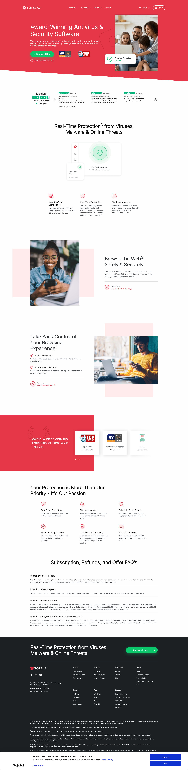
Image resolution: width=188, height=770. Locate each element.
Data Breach (77, 704)
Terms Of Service (142, 675)
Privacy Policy (141, 678)
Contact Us (119, 701)
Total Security (78, 678)
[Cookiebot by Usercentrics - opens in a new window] (18, 765)
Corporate (119, 667)
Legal (138, 667)
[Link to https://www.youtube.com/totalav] (40, 675)
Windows (97, 694)
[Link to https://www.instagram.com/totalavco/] (36, 675)
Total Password (99, 675)
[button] (159, 7)
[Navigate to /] (32, 8)
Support (108, 8)
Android (97, 704)
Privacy (97, 667)
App (95, 690)
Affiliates (118, 675)
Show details (38, 766)
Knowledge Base (121, 694)
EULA (138, 671)
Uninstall (118, 707)
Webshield (76, 697)
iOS (95, 701)
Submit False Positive (122, 697)
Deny (165, 763)
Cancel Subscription (122, 704)
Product (76, 667)
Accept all (165, 757)
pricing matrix (110, 721)
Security (76, 690)
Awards (118, 671)
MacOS (96, 697)
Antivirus (76, 694)
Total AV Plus (77, 671)
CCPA (138, 685)
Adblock (97, 671)
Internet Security (79, 675)
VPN (74, 701)
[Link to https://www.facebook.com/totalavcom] (31, 675)
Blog (116, 678)
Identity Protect (99, 678)
